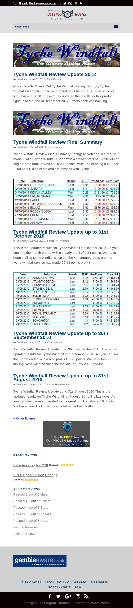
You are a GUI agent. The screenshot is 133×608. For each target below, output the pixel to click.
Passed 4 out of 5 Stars (30, 507)
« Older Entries (24, 418)
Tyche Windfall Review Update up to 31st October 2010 (60, 233)
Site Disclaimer (99, 581)
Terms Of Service (31, 581)
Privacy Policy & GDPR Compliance (66, 581)
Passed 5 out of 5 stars (30, 494)
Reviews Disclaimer (59, 586)
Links (78, 586)
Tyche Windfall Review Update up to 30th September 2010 (60, 335)
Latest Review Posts (58, 240)
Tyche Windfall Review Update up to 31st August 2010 (60, 377)
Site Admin (22, 79)
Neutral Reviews (25, 527)
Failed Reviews (24, 534)
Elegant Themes (57, 603)
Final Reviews (54, 79)
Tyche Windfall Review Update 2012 (54, 74)
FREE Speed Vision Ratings (35, 475)
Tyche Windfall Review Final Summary (57, 142)
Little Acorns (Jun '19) (30, 465)
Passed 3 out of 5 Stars (30, 520)
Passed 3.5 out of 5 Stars (32, 514)
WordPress (100, 603)
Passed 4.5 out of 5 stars (31, 501)
